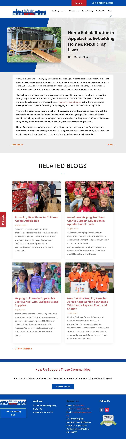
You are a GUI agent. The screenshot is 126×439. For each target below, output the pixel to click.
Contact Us (100, 11)
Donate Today (63, 386)
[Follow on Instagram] (107, 410)
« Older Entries (22, 349)
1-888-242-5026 (82, 409)
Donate (79, 3)
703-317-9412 (79, 405)
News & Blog (87, 11)
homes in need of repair (70, 102)
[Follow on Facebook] (102, 410)
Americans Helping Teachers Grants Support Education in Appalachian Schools (86, 221)
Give (110, 11)
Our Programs (58, 11)
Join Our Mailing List (13, 413)
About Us (73, 11)
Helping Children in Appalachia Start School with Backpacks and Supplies (36, 302)
